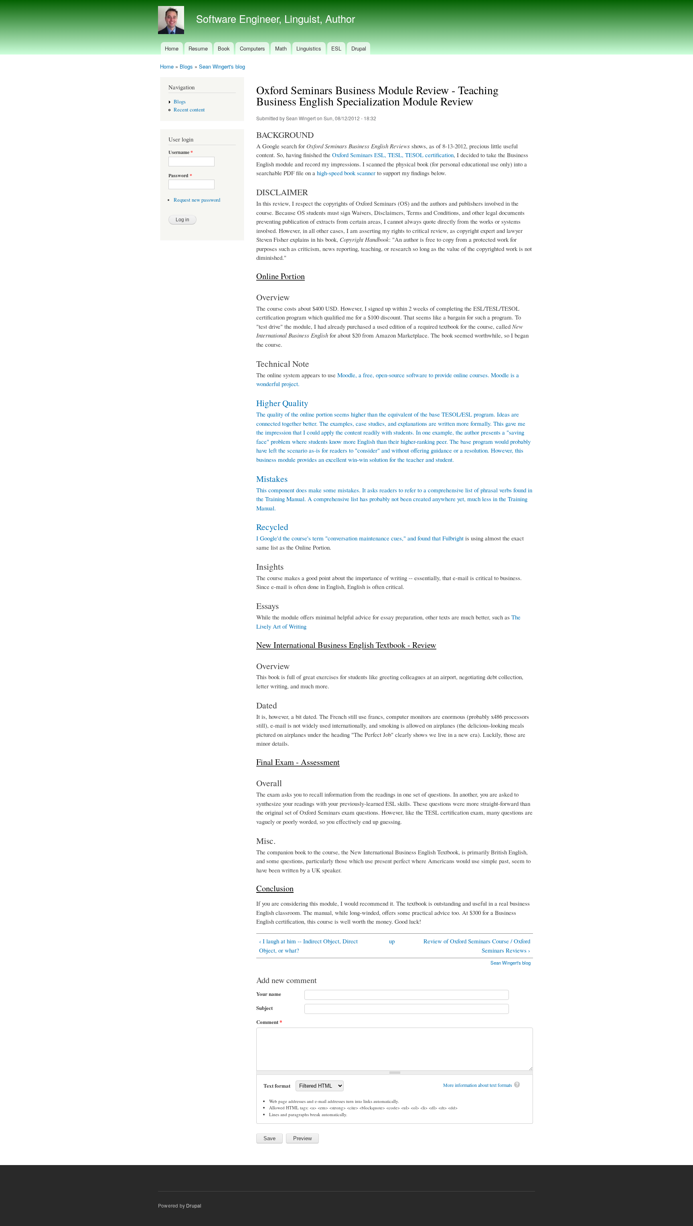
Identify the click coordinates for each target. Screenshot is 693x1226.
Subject (264, 1008)
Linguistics (308, 48)
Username (180, 152)
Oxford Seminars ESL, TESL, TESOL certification (393, 155)
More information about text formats (477, 1085)
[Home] (172, 21)
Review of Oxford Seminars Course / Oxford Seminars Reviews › (477, 945)
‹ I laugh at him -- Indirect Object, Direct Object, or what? (308, 945)
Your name (268, 993)
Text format (277, 1085)
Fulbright (453, 538)
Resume (198, 48)
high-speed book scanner (346, 173)
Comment (269, 1022)
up (392, 941)
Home (171, 48)
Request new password (197, 199)
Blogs (186, 66)
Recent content (189, 109)
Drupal (358, 48)
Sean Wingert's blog (222, 66)
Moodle (346, 375)
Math (281, 48)
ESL (336, 48)
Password (180, 175)
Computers (252, 48)
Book (224, 48)
